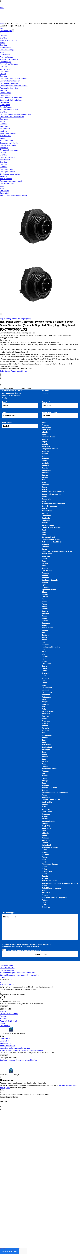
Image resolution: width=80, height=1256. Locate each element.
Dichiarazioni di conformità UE (11, 181)
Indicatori (3, 90)
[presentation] (0, 314)
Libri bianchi (4, 190)
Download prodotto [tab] (7, 965)
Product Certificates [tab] (7, 968)
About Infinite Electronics (9, 64)
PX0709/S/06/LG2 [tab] (7, 984)
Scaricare (3, 1018)
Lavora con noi (5, 69)
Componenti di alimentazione (11, 100)
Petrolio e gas (5, 128)
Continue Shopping (6, 1097)
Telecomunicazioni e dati (9, 143)
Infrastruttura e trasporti (8, 133)
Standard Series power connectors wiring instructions (19, 975)
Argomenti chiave (6, 57)
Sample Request (6, 107)
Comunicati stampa (7, 50)
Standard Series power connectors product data (17, 972)
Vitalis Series (5, 54)
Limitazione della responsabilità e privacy (15, 1048)
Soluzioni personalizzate (9, 109)
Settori (2, 121)
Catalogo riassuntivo (7, 171)
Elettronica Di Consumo (9, 150)
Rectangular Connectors (9, 88)
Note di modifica (6, 178)
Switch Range (5, 95)
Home (2, 23)
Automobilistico (5, 136)
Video (2, 52)
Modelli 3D (4, 176)
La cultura (3, 66)
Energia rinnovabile (7, 140)
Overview (3, 38)
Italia (2, 8)
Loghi (2, 186)
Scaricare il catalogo (8, 1060)
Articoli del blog (5, 47)
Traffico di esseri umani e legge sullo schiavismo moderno (21, 1050)
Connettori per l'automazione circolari (14, 85)
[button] (2, 977)
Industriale (4, 126)
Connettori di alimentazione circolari (13, 78)
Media (2, 42)
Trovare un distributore (19, 371)
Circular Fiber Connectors (9, 83)
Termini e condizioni (7, 1045)
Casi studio (4, 119)
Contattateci (4, 71)
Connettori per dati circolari (10, 81)
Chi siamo (4, 35)
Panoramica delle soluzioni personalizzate (15, 114)
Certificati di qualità (7, 183)
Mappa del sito (5, 1043)
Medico (2, 138)
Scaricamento (5, 159)
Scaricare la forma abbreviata (26, 1060)
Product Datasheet (7, 970)
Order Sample (5, 371)
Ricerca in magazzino (8, 157)
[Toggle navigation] (13, 30)
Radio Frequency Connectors (11, 97)
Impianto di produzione (8, 40)
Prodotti (3, 73)
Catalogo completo (7, 169)
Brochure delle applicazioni (10, 174)
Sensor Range (5, 93)
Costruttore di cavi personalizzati (12, 116)
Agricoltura (4, 147)
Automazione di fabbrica (9, 59)
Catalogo (3, 164)
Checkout (15, 1097)
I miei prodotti (5, 102)
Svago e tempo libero (8, 145)
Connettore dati (5, 62)
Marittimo (3, 131)
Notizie (2, 1023)
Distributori (4, 152)
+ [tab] (0, 982)
